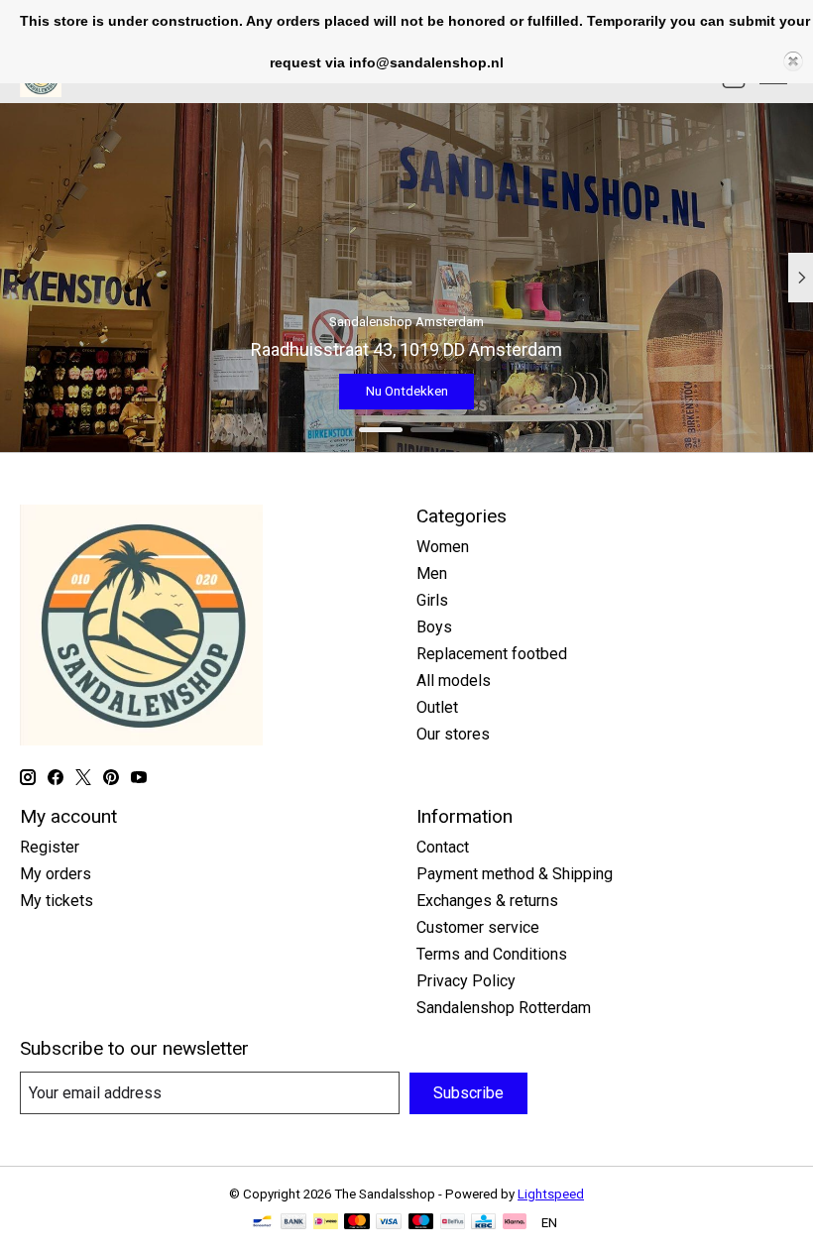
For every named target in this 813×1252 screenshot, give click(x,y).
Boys (434, 627)
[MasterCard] (357, 1222)
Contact (442, 847)
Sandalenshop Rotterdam (503, 1007)
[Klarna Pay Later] (514, 1222)
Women (442, 546)
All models (453, 680)
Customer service (477, 927)
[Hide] (793, 61)
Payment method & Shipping (514, 873)
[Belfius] (452, 1222)
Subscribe (468, 1092)
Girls (432, 600)
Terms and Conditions (491, 954)
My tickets (56, 900)
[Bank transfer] (293, 1222)
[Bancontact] (262, 1222)
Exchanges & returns (487, 900)
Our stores (453, 734)
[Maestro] (421, 1222)
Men (431, 573)
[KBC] (483, 1222)
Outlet (437, 707)
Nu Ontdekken (600, 391)
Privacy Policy (466, 980)
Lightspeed (551, 1194)
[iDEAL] (325, 1222)
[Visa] (389, 1222)
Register (49, 847)
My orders (55, 873)
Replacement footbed (491, 653)
